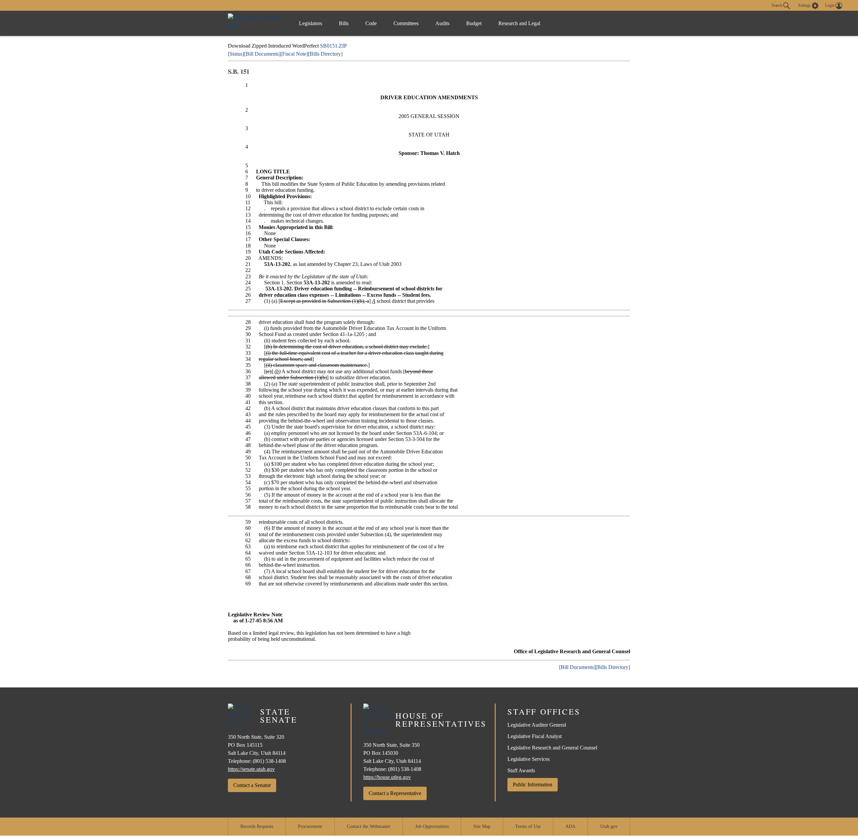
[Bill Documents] (262, 54)
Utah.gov (609, 826)
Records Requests (256, 826)
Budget (474, 23)
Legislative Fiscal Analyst (534, 736)
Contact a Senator (252, 785)
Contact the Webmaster (368, 826)
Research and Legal (519, 23)
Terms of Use (528, 826)
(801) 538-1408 (269, 761)
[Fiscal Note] (294, 54)
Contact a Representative (395, 793)
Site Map (481, 826)
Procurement (310, 826)
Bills (344, 23)
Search (777, 5)
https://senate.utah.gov (251, 769)
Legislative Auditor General (536, 725)
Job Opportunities (432, 826)
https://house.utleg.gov (387, 777)
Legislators (310, 23)
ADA (570, 826)
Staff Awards (521, 770)
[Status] (236, 54)
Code (371, 23)
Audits (442, 23)
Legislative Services (528, 759)
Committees (406, 23)
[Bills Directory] (325, 54)
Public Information (532, 784)
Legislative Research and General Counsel (552, 747)
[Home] (256, 23)
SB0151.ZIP (333, 46)
